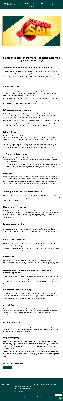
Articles (41, 3)
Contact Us (31, 6)
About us (33, 3)
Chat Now (58, 395)
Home (20, 3)
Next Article (7, 367)
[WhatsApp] (60, 398)
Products (26, 3)
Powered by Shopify (40, 396)
